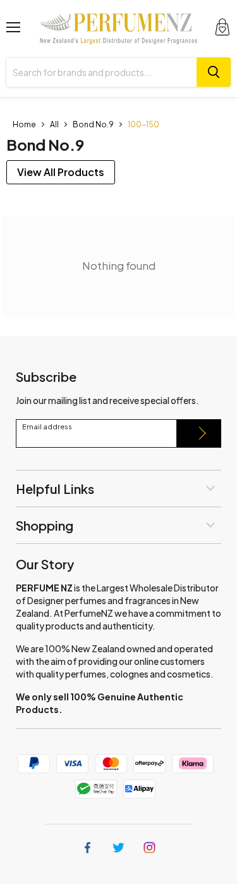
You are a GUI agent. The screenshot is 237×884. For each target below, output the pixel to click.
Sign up (199, 433)
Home (24, 124)
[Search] (214, 72)
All (54, 124)
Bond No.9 (93, 124)
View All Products (60, 172)
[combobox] (101, 72)
